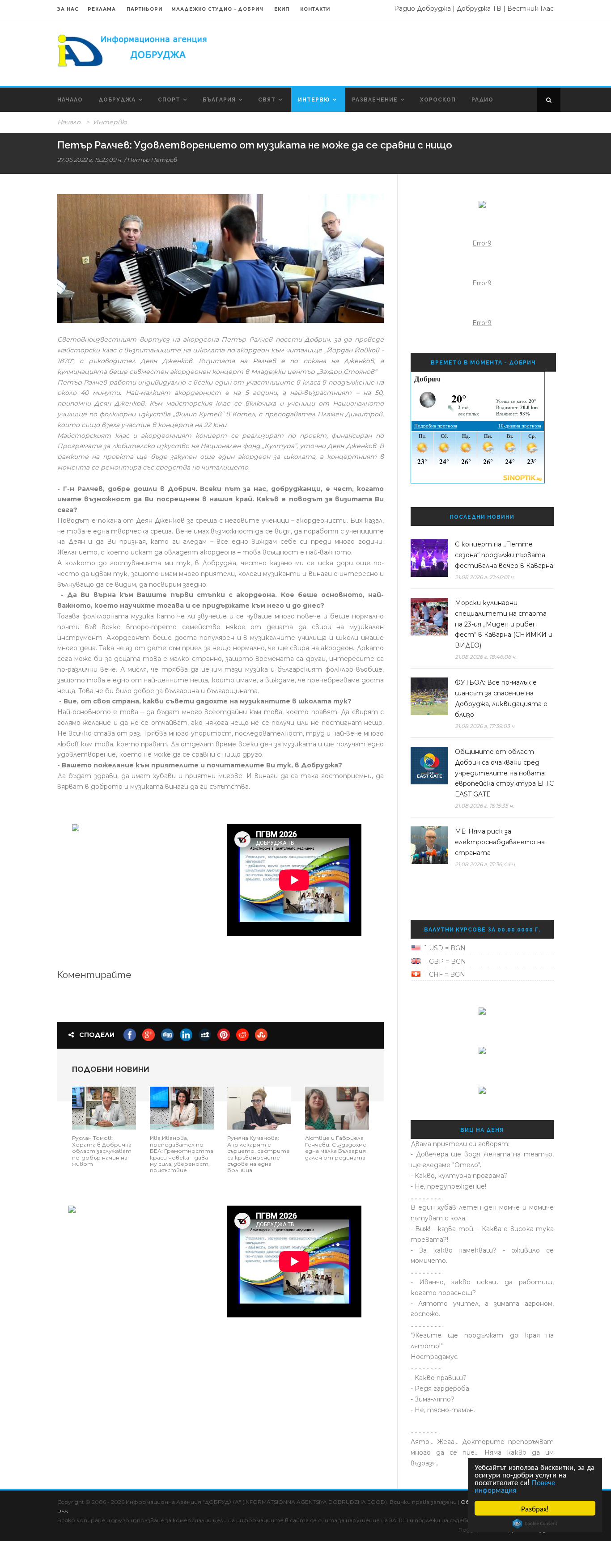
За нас (68, 9)
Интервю (314, 100)
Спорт (169, 100)
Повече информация (515, 1485)
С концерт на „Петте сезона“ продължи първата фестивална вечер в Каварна (504, 555)
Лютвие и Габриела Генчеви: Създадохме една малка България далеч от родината (335, 1147)
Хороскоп (438, 100)
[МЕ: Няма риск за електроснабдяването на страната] (429, 845)
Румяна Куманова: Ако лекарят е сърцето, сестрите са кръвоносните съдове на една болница (258, 1154)
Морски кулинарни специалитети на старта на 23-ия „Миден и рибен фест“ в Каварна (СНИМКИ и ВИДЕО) (503, 624)
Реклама (103, 9)
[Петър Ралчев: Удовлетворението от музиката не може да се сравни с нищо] (220, 258)
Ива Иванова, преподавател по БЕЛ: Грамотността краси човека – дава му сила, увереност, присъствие (181, 1154)
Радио (482, 100)
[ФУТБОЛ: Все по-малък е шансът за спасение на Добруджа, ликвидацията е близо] (429, 696)
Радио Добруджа (422, 8)
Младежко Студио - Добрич (217, 9)
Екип (281, 9)
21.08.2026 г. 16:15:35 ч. (484, 805)
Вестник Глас (530, 8)
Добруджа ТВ (479, 8)
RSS (62, 1511)
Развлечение (375, 100)
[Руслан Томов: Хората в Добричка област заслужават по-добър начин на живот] (104, 1108)
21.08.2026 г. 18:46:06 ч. (486, 656)
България (219, 100)
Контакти (315, 9)
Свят (267, 100)
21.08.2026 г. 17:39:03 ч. (485, 726)
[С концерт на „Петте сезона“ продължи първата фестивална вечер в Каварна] (429, 558)
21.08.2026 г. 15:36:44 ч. (485, 864)
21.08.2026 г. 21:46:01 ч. (485, 577)
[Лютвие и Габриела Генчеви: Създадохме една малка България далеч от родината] (337, 1108)
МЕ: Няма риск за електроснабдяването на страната (500, 842)
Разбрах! (535, 1508)
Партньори (144, 9)
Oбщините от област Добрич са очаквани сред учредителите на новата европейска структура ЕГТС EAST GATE (504, 773)
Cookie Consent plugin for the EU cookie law (535, 1523)
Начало (70, 100)
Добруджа (117, 100)
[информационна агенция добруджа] (133, 50)
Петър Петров (152, 159)
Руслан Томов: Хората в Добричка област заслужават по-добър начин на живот (102, 1151)
